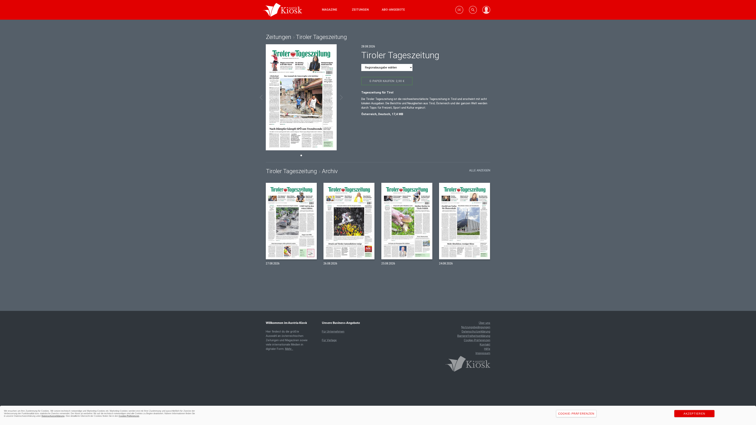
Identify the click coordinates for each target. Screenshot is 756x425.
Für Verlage (329, 340)
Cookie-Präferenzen (477, 340)
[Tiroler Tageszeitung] (291, 221)
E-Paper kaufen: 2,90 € (387, 81)
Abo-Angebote (393, 9)
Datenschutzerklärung (476, 331)
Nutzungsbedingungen (475, 327)
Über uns (484, 323)
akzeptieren (694, 413)
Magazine (329, 9)
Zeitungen (360, 9)
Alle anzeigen (479, 170)
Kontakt (485, 344)
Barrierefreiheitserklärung (473, 336)
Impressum (482, 353)
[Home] (294, 10)
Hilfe (487, 349)
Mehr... (289, 349)
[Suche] (473, 10)
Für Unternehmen (333, 331)
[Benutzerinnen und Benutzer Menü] (486, 10)
